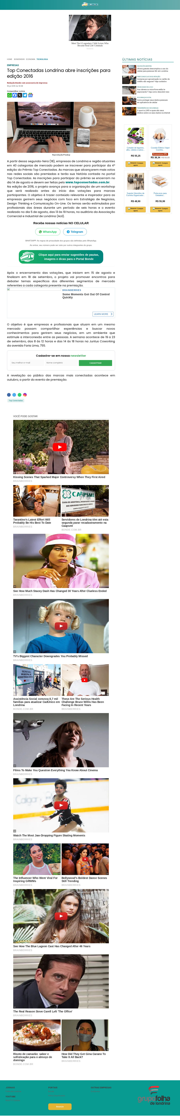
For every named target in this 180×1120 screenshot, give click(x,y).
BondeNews (19, 59)
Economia (30, 59)
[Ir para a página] (89, 5)
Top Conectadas (16, 400)
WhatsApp (50, 231)
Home (9, 59)
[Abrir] (3, 5)
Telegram (77, 231)
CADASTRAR (95, 363)
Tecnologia (42, 59)
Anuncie (60, 1106)
